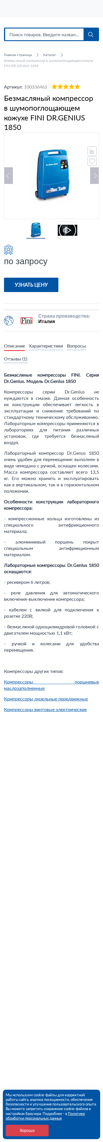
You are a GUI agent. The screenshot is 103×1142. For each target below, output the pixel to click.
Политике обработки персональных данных (45, 1115)
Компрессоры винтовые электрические (45, 709)
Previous (8, 175)
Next (94, 175)
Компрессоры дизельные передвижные (46, 698)
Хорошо (27, 1130)
